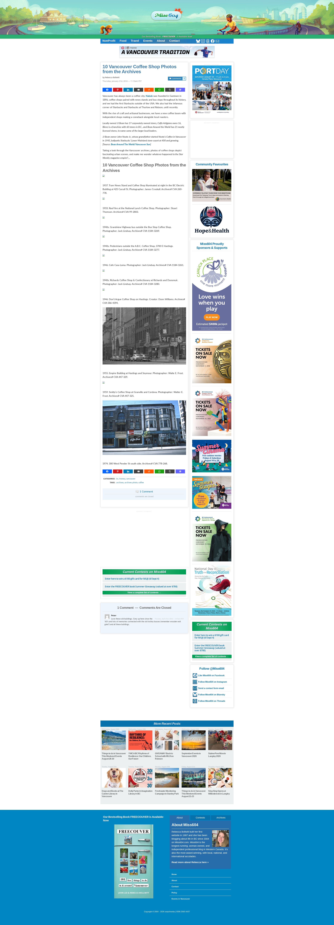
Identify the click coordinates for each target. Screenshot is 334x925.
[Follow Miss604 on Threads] (208, 41)
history (122, 479)
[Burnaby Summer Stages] (211, 492)
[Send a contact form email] (217, 41)
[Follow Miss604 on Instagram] (203, 41)
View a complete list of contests (143, 592)
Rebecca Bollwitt (112, 77)
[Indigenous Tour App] (211, 185)
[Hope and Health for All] (211, 220)
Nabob (149, 96)
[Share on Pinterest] (117, 90)
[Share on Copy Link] (170, 90)
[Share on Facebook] (107, 90)
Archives (220, 817)
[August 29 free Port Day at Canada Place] (212, 89)
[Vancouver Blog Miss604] (167, 14)
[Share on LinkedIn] (128, 90)
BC (117, 479)
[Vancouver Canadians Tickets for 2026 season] (167, 52)
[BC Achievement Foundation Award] (211, 358)
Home (174, 874)
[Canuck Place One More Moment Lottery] (211, 291)
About (161, 40)
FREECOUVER (168, 36)
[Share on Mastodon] (180, 90)
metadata (145, 476)
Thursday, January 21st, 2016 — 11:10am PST (122, 81)
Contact (174, 40)
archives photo (131, 482)
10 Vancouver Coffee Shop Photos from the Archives (140, 69)
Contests (200, 817)
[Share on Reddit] (149, 90)
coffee (141, 482)
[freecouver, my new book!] (133, 898)
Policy (174, 893)
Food (123, 40)
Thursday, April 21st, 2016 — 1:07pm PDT (169, 619)
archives (120, 482)
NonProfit (108, 40)
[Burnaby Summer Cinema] (211, 456)
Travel (135, 40)
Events (148, 40)
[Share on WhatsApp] (159, 90)
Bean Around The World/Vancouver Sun (130, 144)
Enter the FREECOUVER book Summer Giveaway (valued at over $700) (141, 586)
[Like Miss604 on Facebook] (212, 41)
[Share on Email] (138, 90)
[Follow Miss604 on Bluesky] (198, 41)
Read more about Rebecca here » (190, 862)
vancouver (130, 479)
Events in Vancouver (181, 899)
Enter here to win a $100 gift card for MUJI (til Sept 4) (132, 578)
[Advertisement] (144, 537)
